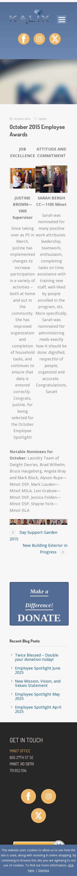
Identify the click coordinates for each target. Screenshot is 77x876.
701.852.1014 (18, 770)
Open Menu (61, 19)
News (43, 119)
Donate (39, 605)
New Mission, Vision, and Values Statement (38, 683)
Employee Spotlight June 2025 (37, 670)
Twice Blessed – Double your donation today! (36, 657)
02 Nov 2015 (22, 119)
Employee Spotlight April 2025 (38, 709)
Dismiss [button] (43, 870)
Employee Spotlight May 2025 (37, 696)
